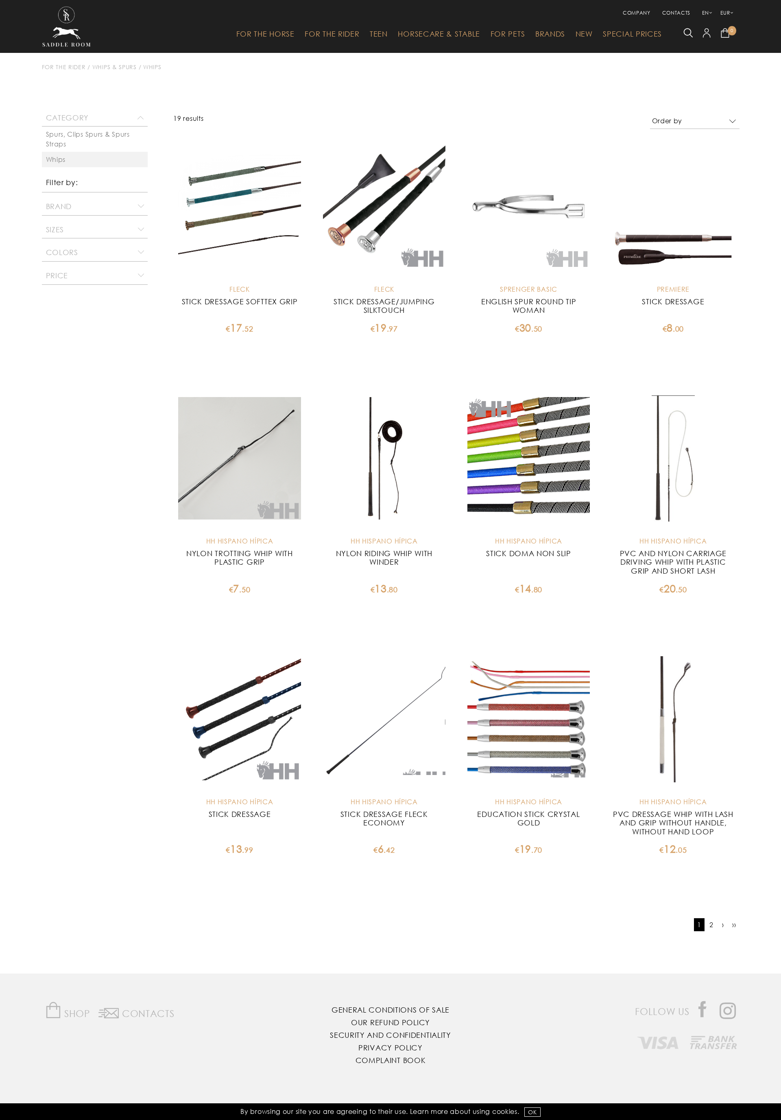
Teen (379, 33)
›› (734, 924)
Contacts (676, 12)
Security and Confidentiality (390, 1034)
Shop (75, 1013)
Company (636, 12)
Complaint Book (391, 1060)
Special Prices (632, 33)
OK (532, 1112)
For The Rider (332, 33)
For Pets (508, 33)
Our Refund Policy (390, 1022)
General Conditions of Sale (390, 1009)
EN (705, 12)
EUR (725, 12)
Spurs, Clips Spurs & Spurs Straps (88, 139)
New (584, 33)
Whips (152, 67)
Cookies (504, 1111)
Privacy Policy (390, 1047)
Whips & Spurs (114, 67)
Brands (550, 33)
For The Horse (265, 33)
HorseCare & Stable (439, 33)
